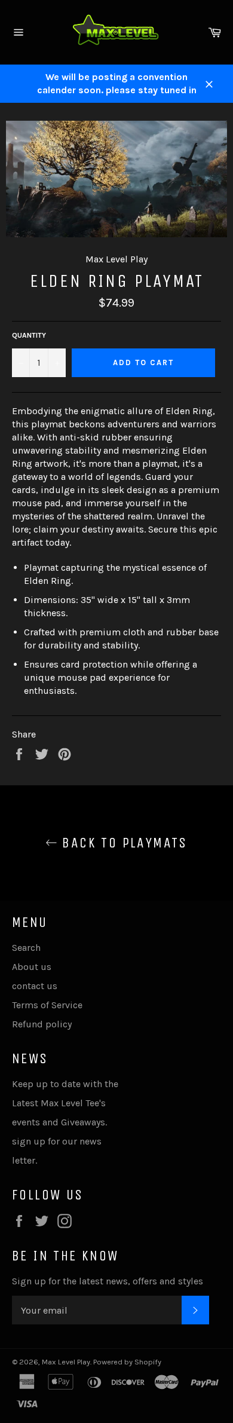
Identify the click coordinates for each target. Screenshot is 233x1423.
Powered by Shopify (127, 1361)
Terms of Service (47, 1005)
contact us (34, 985)
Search (26, 947)
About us (31, 966)
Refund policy (42, 1024)
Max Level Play (66, 1361)
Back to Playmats (122, 842)
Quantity (29, 335)
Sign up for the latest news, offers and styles (107, 1281)
